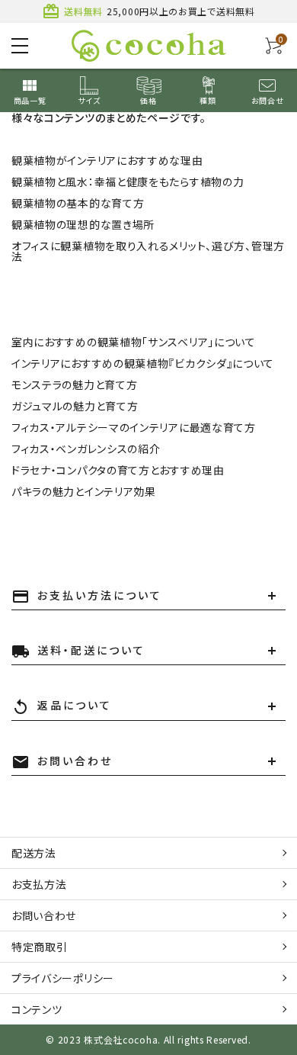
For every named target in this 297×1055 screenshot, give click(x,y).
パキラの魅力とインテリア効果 (83, 491)
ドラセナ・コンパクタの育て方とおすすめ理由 (118, 470)
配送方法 (33, 852)
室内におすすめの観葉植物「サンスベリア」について (133, 341)
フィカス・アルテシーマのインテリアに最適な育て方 (133, 427)
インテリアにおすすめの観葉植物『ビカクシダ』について (142, 363)
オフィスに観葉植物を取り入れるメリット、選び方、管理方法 (148, 251)
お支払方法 (39, 884)
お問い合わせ (43, 915)
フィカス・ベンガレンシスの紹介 (86, 448)
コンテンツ (36, 1009)
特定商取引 (39, 946)
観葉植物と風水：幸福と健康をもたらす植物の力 (127, 181)
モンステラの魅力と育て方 (74, 384)
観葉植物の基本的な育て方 (77, 203)
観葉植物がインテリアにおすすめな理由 (107, 160)
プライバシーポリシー (62, 978)
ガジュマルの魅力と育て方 (74, 405)
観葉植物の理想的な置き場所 (83, 224)
